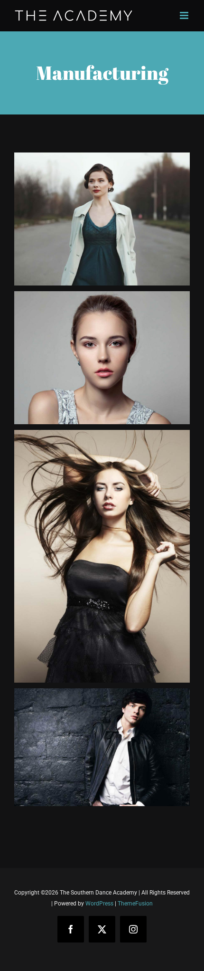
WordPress (99, 903)
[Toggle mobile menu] (185, 15)
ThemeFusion (135, 903)
